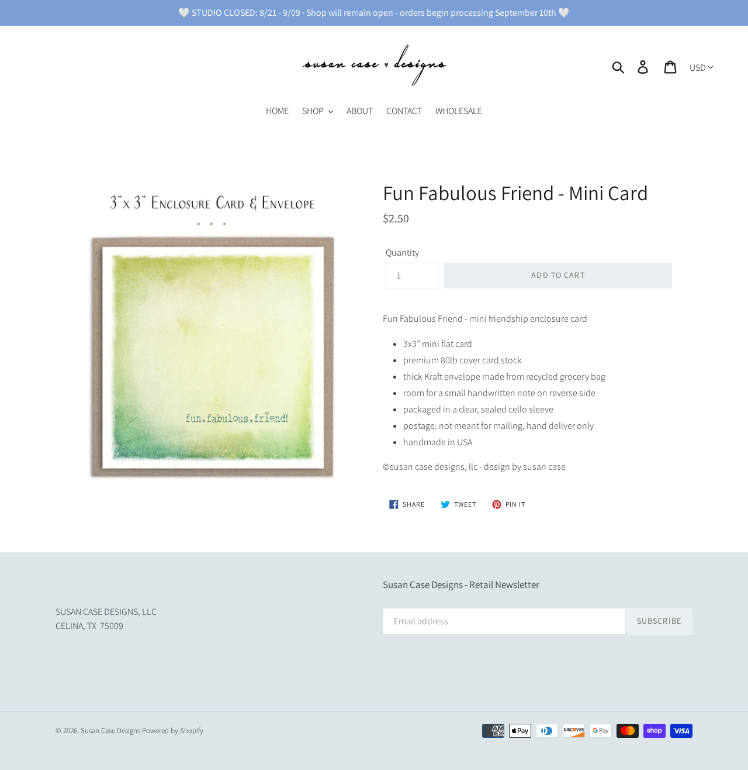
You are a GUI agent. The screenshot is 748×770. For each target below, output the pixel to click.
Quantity (402, 252)
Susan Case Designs (110, 730)
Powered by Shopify (172, 730)
